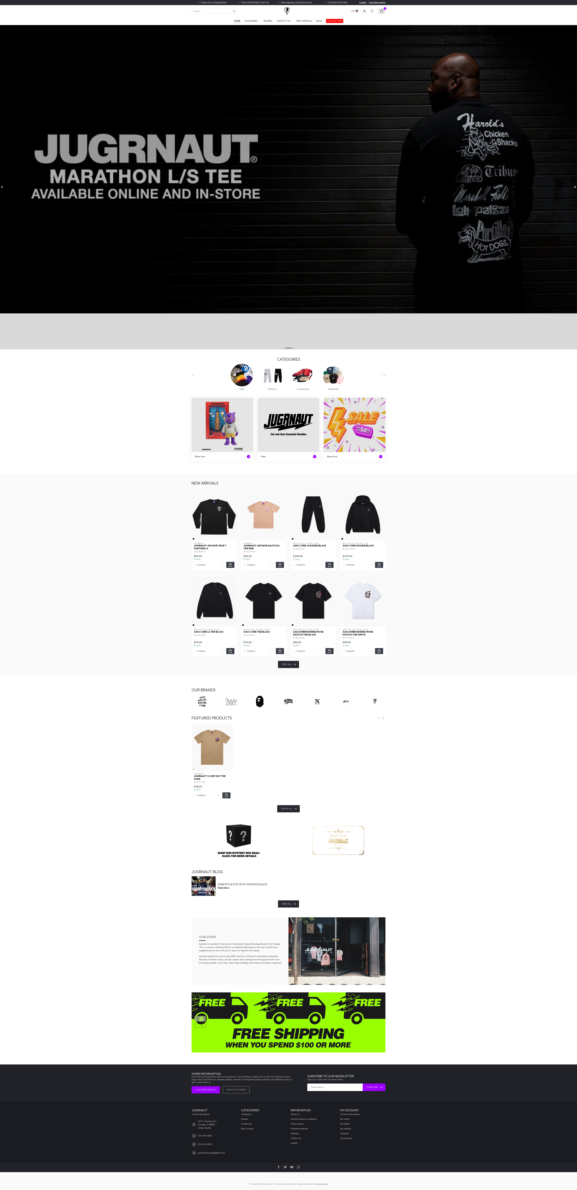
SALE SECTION (334, 21)
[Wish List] (371, 11)
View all (286, 664)
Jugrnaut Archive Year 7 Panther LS (210, 547)
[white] (342, 625)
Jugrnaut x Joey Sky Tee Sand (210, 777)
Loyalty (362, 2)
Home (237, 21)
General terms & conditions (304, 1119)
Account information (350, 1114)
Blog (319, 21)
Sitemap (295, 1133)
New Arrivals (304, 21)
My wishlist (345, 1128)
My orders (345, 1119)
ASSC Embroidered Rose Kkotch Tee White (358, 633)
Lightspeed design (305, 1184)
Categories (251, 21)
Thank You (296, 1138)
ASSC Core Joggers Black (309, 545)
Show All (286, 808)
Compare (201, 565)
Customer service (377, 2)
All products (346, 1138)
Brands (268, 21)
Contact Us (283, 21)
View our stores (236, 1089)
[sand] (193, 769)
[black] (193, 539)
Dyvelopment (322, 1184)
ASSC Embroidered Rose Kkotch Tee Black (308, 633)
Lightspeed (290, 1184)
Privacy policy (297, 1123)
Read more (223, 887)
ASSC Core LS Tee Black (209, 632)
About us (295, 1114)
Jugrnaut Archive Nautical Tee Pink (261, 547)
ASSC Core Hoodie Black (358, 545)
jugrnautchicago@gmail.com (211, 1152)
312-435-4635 (205, 1135)
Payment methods (299, 1128)
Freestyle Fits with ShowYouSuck (242, 884)
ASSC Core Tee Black (256, 632)
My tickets (345, 1123)
